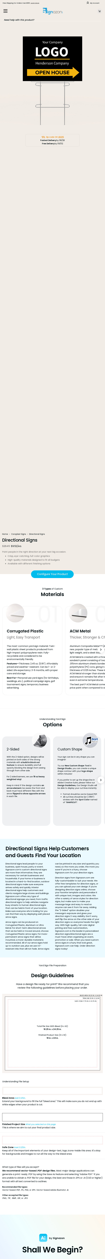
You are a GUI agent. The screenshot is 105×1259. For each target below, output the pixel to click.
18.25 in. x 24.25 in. (53, 1029)
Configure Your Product (52, 574)
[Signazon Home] (53, 11)
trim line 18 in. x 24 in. (91, 998)
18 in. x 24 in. (53, 1038)
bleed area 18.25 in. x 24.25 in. (91, 995)
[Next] (100, 649)
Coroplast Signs (18, 534)
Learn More (35, 3)
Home (5, 534)
